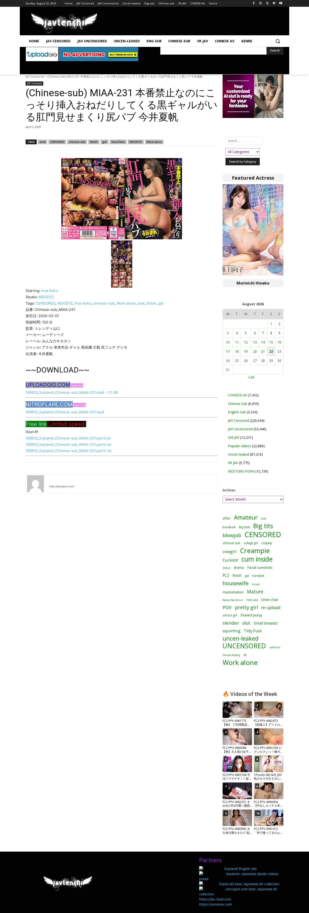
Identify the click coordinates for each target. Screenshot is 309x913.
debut (226, 568)
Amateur (246, 517)
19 (246, 351)
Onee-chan (269, 599)
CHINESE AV (237, 395)
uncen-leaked (241, 638)
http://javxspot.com (61, 486)
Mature (255, 591)
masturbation (233, 592)
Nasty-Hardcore (233, 600)
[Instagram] (260, 3)
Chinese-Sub (237, 403)
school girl (230, 615)
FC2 (226, 575)
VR (245, 655)
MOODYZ (136, 142)
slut (246, 622)
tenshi (54, 479)
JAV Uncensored (240, 429)
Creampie (255, 550)
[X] (267, 3)
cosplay (266, 543)
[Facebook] (254, 3)
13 (255, 342)
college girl (251, 543)
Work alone (154, 142)
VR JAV (233, 462)
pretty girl (246, 607)
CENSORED (57, 142)
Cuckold (230, 559)
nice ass (252, 600)
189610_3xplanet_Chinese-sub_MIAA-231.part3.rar (69, 450)
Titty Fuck (253, 631)
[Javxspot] (64, 23)
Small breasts (266, 623)
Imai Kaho (118, 142)
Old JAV (233, 437)
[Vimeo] (274, 3)
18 (237, 351)
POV (227, 607)
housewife (236, 583)
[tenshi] (35, 483)
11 (237, 342)
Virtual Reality (231, 655)
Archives (229, 490)
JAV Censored (35, 76)
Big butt (244, 527)
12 (246, 342)
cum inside (257, 559)
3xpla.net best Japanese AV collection (249, 884)
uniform (274, 647)
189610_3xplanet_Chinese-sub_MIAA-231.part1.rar (68, 438)
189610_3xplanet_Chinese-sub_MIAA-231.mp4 (65, 412)
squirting (231, 630)
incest (256, 584)
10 (228, 342)
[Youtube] (280, 3)
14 (263, 342)
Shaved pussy (251, 615)
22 (271, 351)
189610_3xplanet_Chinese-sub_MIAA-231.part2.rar (69, 444)
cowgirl (230, 551)
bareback (229, 527)
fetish (94, 142)
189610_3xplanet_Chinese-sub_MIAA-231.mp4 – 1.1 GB (72, 392)
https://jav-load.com (215, 899)
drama (239, 567)
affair (227, 518)
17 (228, 351)
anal (42, 142)
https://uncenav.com (215, 904)
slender (231, 623)
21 (263, 351)
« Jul (251, 377)
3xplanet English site (240, 869)
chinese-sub (77, 142)
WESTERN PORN (241, 471)
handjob (258, 576)
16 (279, 342)
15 (271, 342)
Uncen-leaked (238, 454)
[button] (277, 41)
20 (255, 351)
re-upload (271, 607)
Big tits (263, 525)
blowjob (232, 535)
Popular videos (239, 446)
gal (104, 142)
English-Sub (237, 412)
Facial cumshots (260, 567)
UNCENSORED (244, 646)
